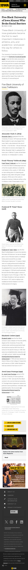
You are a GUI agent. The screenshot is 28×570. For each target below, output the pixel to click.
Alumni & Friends (4, 0)
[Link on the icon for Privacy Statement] (5, 507)
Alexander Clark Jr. (7, 136)
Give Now (13, 511)
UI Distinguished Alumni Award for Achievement (13, 357)
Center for (15, 5)
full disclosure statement (10, 548)
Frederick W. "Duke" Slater (9, 250)
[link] (6, 522)
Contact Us (12, 504)
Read (6, 457)
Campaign (11, 0)
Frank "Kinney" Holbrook (9, 163)
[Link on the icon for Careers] (5, 495)
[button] (2, 565)
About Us (11, 492)
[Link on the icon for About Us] (5, 492)
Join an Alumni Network (13, 423)
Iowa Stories (10, 9)
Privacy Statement (15, 507)
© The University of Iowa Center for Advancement (12, 528)
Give (24, 0)
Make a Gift (10, 426)
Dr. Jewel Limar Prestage (9, 374)
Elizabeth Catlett (6, 338)
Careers (11, 495)
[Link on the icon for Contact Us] (5, 504)
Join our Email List (12, 429)
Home (2, 9)
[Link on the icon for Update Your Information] (5, 499)
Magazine (18, 0)
